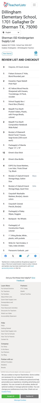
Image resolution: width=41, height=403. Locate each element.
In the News (5, 349)
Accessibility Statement (8, 316)
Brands (3, 367)
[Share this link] (28, 256)
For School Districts (7, 288)
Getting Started (6, 328)
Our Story (4, 346)
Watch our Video (6, 313)
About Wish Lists (6, 297)
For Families (5, 294)
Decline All (29, 396)
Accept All (10, 396)
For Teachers (5, 291)
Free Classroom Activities (9, 308)
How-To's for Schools (8, 334)
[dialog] (20, 387)
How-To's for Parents (7, 336)
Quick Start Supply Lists (9, 299)
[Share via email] (20, 256)
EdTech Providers (6, 362)
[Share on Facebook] (5, 256)
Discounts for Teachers (8, 310)
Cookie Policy (6, 392)
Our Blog (4, 355)
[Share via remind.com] (35, 256)
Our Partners (5, 352)
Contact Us (4, 339)
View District (7, 53)
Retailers (4, 365)
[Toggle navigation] (34, 5)
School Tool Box (25, 294)
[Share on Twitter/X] (13, 256)
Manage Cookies (20, 400)
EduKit (22, 291)
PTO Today (24, 288)
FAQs (3, 325)
